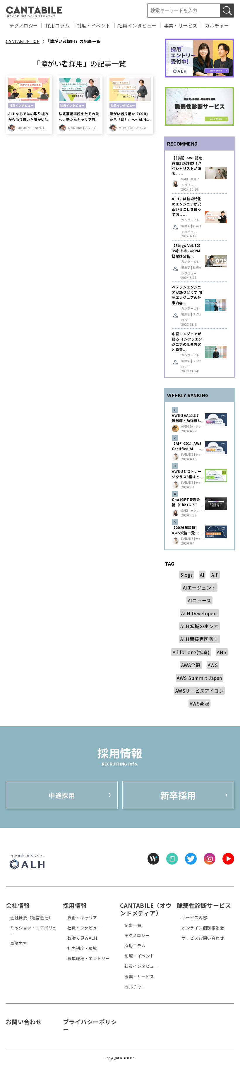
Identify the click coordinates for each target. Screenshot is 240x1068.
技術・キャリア (82, 917)
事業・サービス (181, 25)
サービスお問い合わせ (202, 938)
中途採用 (62, 795)
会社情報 (18, 905)
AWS (213, 664)
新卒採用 (178, 795)
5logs (186, 574)
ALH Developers (199, 613)
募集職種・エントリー (88, 958)
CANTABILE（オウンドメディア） (146, 909)
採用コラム (57, 25)
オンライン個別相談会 (202, 928)
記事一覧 (132, 925)
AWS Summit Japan (199, 677)
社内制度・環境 (82, 948)
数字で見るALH (82, 938)
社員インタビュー (137, 25)
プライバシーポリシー (90, 1025)
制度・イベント (93, 25)
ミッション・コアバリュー (33, 930)
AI (202, 574)
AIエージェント (199, 587)
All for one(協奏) (191, 652)
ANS (221, 652)
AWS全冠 (199, 703)
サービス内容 (194, 917)
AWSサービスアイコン (199, 690)
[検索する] (227, 11)
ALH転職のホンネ (199, 626)
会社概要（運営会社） (31, 917)
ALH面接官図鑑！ (199, 638)
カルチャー (217, 25)
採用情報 (75, 905)
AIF (214, 574)
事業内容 (18, 943)
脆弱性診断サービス (204, 905)
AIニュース (199, 600)
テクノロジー (23, 25)
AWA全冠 (190, 664)
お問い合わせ (24, 1021)
